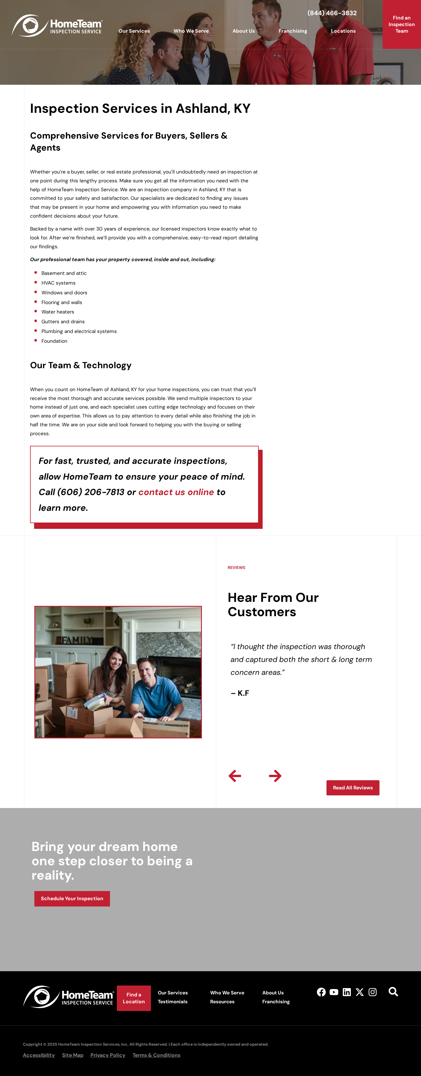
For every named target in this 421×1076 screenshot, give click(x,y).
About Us (244, 31)
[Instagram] (372, 992)
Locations (343, 31)
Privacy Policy (108, 1055)
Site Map (72, 1055)
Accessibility (39, 1055)
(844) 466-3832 (332, 13)
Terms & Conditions (156, 1055)
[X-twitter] (359, 992)
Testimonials (173, 1001)
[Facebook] (321, 992)
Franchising (293, 31)
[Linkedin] (347, 992)
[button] (235, 776)
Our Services (134, 31)
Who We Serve (191, 31)
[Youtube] (334, 992)
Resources (222, 1001)
